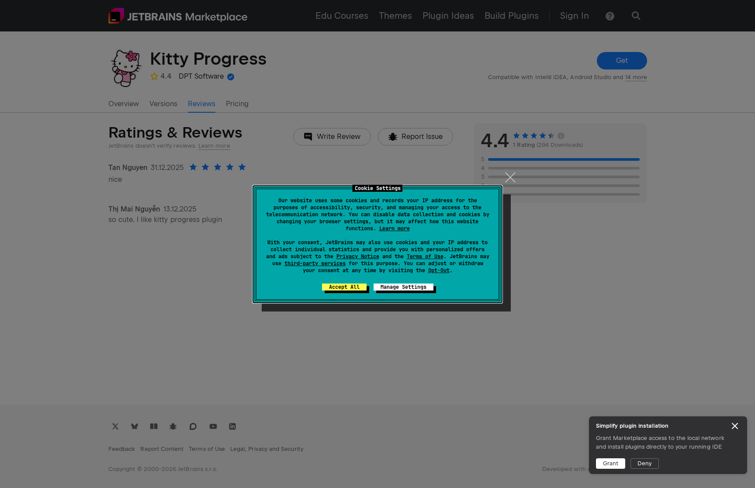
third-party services (315, 263)
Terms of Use (425, 256)
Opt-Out (439, 270)
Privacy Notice (357, 256)
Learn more (394, 228)
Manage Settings (403, 287)
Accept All (344, 287)
